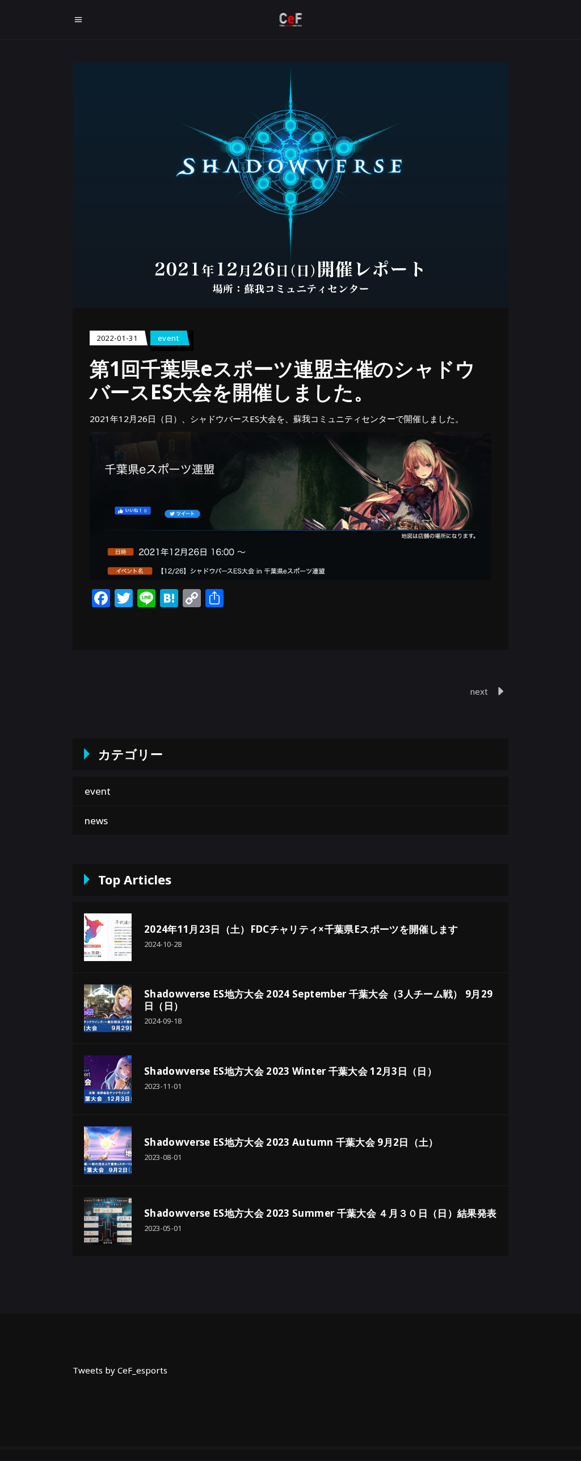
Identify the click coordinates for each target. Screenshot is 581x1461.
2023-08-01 (163, 1157)
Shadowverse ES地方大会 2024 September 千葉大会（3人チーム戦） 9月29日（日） (318, 999)
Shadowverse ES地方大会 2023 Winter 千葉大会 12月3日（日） (290, 1071)
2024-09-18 (163, 1021)
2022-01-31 (117, 338)
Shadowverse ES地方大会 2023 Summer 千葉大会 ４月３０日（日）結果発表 (320, 1213)
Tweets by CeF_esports (120, 1370)
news (96, 820)
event (168, 338)
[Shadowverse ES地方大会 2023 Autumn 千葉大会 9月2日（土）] (108, 1150)
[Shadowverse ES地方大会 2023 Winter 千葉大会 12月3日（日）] (108, 1079)
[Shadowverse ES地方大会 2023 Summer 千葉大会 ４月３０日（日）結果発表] (108, 1221)
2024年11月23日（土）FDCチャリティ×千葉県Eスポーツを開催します (301, 929)
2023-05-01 (163, 1228)
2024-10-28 (163, 944)
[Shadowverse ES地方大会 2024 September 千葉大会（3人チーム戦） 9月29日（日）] (108, 1008)
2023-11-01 (163, 1086)
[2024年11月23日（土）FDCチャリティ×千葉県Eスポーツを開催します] (108, 937)
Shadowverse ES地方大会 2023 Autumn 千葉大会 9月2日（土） (291, 1142)
